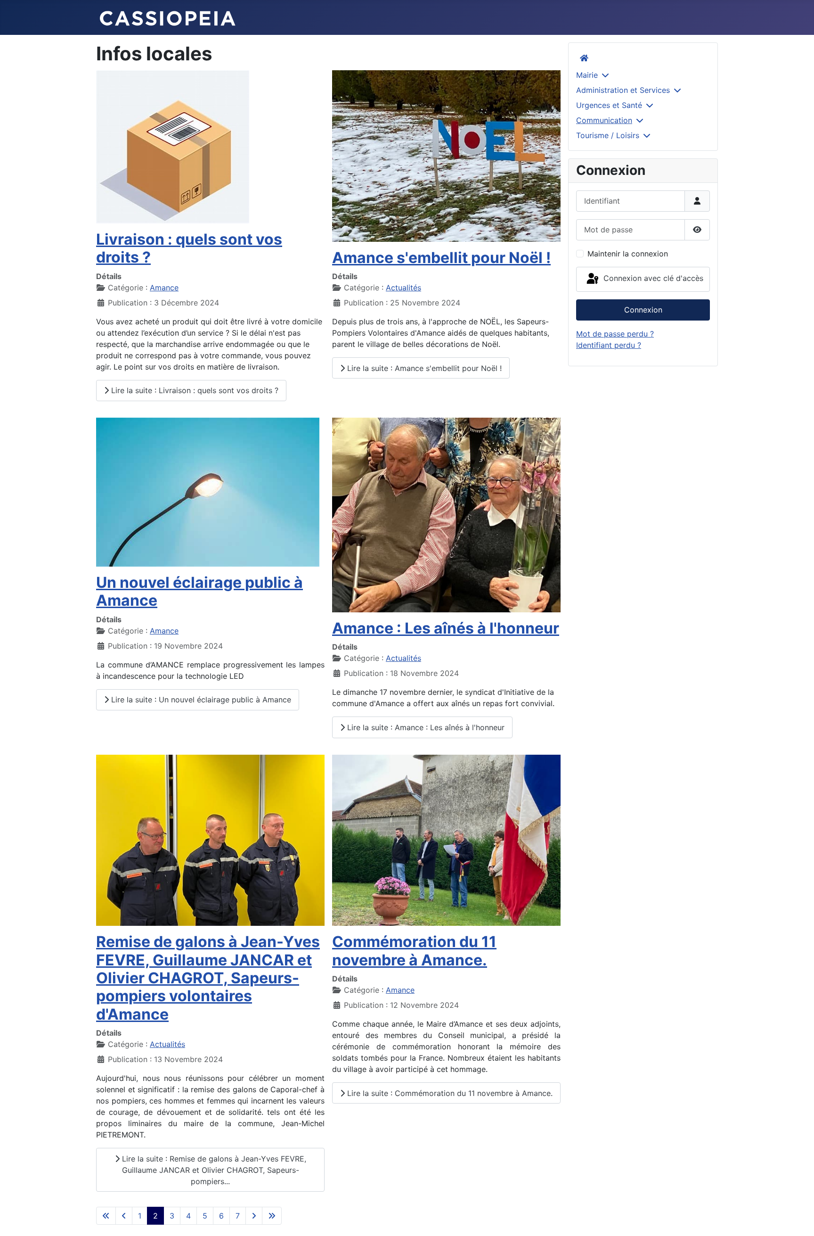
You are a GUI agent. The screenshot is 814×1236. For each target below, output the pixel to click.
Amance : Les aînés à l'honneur (445, 628)
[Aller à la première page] (106, 1216)
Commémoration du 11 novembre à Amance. (414, 950)
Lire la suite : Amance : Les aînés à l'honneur (425, 727)
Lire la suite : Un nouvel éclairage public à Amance (200, 699)
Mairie (587, 75)
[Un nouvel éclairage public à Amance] (207, 491)
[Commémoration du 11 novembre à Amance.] (446, 839)
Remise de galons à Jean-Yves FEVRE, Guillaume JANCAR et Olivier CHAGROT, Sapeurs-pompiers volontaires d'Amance (208, 977)
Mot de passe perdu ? (615, 333)
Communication (604, 120)
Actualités (403, 287)
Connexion (643, 309)
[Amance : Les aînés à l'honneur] (446, 514)
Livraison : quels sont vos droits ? (189, 248)
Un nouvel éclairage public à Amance (199, 591)
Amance (164, 287)
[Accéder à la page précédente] (123, 1216)
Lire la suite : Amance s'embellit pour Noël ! (423, 368)
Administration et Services (623, 90)
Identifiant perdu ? (608, 345)
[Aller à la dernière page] (272, 1216)
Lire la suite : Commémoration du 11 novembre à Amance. (449, 1093)
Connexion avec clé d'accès (652, 278)
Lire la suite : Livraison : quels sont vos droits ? (193, 390)
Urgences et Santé (609, 105)
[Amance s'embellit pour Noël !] (446, 155)
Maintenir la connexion (627, 253)
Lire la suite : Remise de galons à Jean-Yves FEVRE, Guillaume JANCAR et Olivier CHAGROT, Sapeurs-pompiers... (213, 1170)
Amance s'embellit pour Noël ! (441, 257)
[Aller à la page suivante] (253, 1216)
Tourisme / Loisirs (607, 135)
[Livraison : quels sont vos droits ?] (172, 146)
